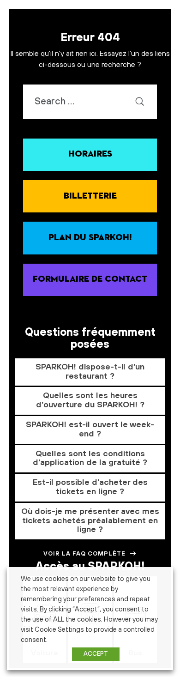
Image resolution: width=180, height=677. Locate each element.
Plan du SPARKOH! (90, 237)
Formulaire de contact (90, 279)
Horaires (90, 154)
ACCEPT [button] (96, 654)
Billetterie (90, 196)
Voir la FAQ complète (84, 553)
